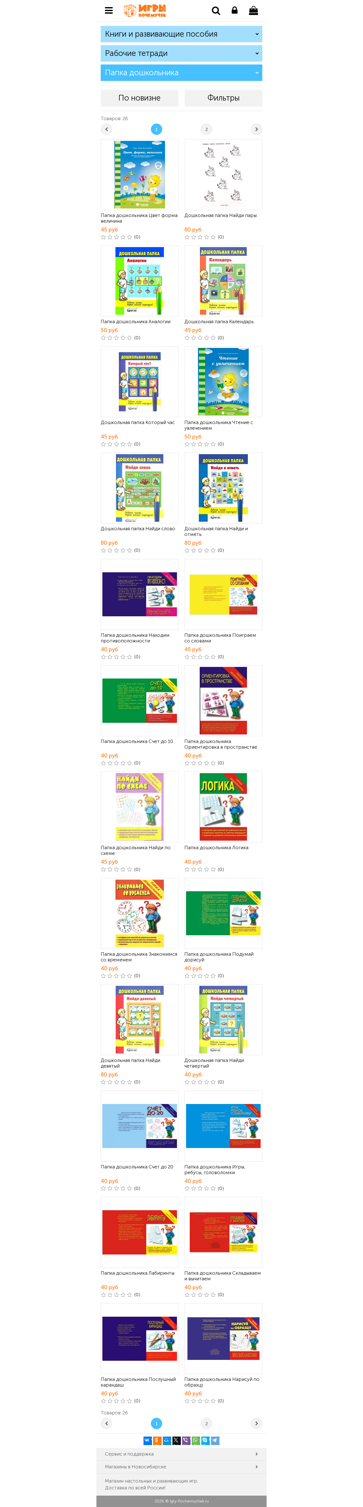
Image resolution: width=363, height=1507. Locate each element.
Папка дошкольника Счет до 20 (137, 1167)
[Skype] (205, 1441)
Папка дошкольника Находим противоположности (135, 638)
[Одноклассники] (157, 1441)
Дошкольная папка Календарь (219, 321)
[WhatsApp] (196, 1441)
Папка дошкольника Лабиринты (137, 1273)
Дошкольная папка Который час (138, 422)
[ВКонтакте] (147, 1441)
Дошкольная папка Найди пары (220, 215)
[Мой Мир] (167, 1441)
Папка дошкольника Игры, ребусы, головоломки (214, 1169)
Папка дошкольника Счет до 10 (137, 741)
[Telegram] (215, 1441)
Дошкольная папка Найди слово (138, 528)
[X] (176, 1441)
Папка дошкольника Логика (216, 847)
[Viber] (186, 1441)
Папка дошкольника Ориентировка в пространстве (220, 744)
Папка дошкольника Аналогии (135, 321)
